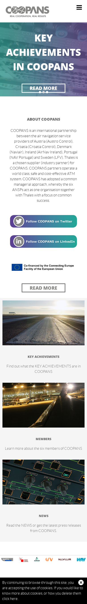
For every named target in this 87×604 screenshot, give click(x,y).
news (43, 515)
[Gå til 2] (43, 92)
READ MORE (43, 88)
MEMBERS (43, 439)
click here (10, 599)
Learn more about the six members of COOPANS (43, 448)
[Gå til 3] (47, 92)
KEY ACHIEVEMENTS (43, 356)
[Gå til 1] (40, 92)
